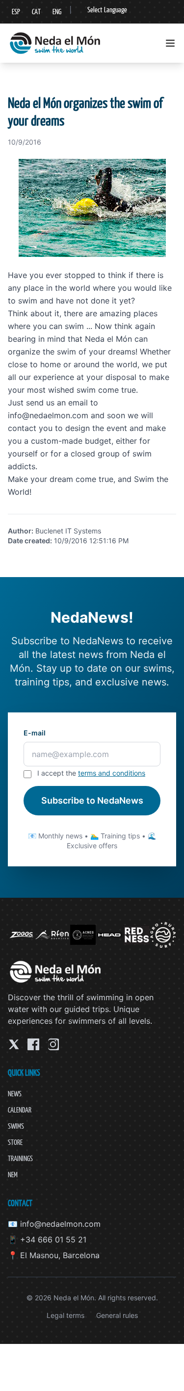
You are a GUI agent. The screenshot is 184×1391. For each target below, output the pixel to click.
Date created (29, 540)
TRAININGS (20, 1158)
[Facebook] (33, 1044)
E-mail (35, 733)
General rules (117, 1315)
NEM (13, 1174)
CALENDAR (19, 1109)
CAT (36, 11)
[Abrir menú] (170, 43)
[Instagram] (53, 1044)
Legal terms (65, 1315)
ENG (57, 11)
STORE (15, 1142)
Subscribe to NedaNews (92, 800)
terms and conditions (111, 773)
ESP (16, 11)
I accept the (91, 773)
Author (19, 531)
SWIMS (16, 1126)
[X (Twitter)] (14, 1044)
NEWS (15, 1093)
